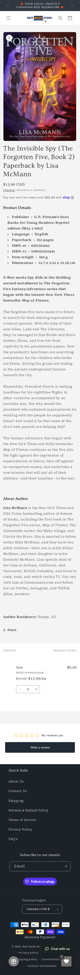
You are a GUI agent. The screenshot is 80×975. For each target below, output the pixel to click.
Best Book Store (33, 946)
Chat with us (60, 949)
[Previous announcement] (8, 5)
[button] (8, 18)
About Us (16, 781)
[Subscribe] (65, 866)
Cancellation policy (55, 959)
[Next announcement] (72, 5)
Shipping (9, 190)
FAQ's (13, 839)
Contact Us (18, 791)
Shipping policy (26, 959)
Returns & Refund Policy (29, 810)
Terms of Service (22, 820)
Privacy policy (29, 952)
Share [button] (12, 630)
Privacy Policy (20, 829)
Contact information (42, 966)
